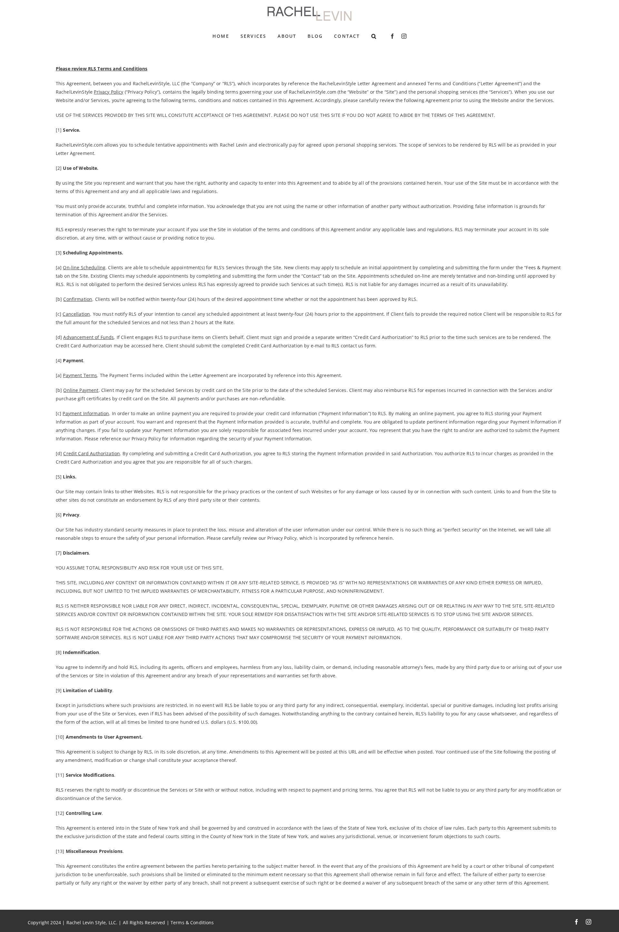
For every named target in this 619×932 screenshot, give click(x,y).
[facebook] (392, 36)
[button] (374, 36)
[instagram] (404, 36)
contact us (352, 346)
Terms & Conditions (192, 923)
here (157, 346)
